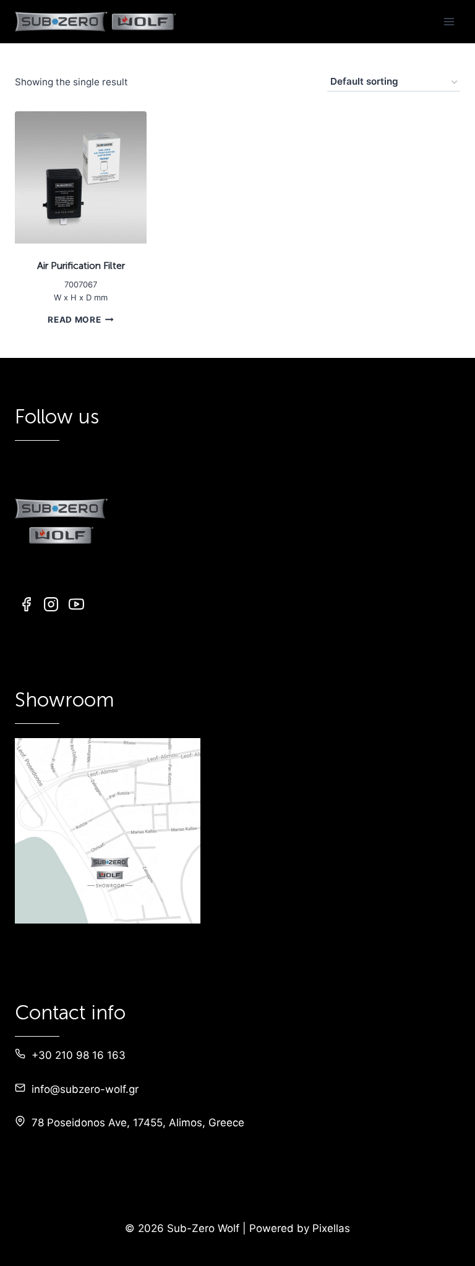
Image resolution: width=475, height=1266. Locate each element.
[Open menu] (448, 21)
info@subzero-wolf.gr (85, 1089)
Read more (74, 320)
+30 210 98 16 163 (79, 1055)
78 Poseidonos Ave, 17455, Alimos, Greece (138, 1122)
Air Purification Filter (81, 265)
